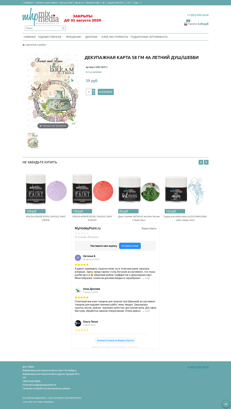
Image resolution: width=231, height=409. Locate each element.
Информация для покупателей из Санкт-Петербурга (49, 370)
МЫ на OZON (66, 3)
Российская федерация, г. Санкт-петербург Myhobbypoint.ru (51, 398)
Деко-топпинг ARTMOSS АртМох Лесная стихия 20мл (139, 218)
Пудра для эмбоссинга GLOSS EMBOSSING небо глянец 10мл (185, 218)
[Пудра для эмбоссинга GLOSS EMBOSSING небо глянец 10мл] (185, 190)
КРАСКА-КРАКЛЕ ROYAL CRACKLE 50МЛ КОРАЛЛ (92, 218)
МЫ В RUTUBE (92, 3)
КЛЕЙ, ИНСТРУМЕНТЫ (115, 36)
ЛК (103, 3)
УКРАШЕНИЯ (73, 36)
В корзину (105, 92)
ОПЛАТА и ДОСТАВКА (46, 3)
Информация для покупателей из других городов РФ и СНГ (51, 376)
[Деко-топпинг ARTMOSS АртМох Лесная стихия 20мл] (139, 190)
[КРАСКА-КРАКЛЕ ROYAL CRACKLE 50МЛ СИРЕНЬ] (46, 190)
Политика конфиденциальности (39, 385)
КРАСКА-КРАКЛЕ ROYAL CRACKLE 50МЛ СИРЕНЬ (45, 218)
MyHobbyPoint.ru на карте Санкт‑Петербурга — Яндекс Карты (115, 347)
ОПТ (129, 3)
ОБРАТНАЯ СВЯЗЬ (31, 381)
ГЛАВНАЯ (28, 3)
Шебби (41, 45)
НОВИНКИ (30, 36)
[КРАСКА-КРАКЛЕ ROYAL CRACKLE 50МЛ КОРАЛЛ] (92, 190)
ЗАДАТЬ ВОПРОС (115, 3)
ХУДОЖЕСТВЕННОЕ (50, 36)
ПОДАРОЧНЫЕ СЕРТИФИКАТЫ (149, 36)
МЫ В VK (79, 3)
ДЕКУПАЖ (91, 36)
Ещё (136, 3)
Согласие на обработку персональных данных (46, 388)
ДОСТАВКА (28, 367)
